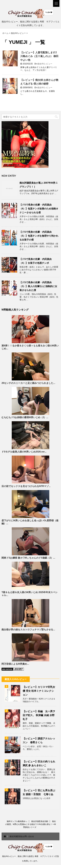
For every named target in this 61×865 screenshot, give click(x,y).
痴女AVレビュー (44, 64)
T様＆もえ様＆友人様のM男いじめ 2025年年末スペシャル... (30, 593)
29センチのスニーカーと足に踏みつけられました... (28, 383)
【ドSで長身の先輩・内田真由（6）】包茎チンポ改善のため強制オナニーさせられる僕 (39, 208)
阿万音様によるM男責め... (15, 664)
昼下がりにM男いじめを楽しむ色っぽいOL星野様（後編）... (30, 522)
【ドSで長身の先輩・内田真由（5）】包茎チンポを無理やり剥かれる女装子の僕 (39, 236)
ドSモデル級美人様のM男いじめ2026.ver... (24, 451)
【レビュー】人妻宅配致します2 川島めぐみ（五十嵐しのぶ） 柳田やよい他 (39, 56)
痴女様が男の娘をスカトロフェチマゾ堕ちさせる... (28, 629)
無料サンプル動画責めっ (17, 821)
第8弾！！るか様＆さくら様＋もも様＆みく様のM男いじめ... (30, 347)
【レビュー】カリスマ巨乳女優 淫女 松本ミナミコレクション (39, 691)
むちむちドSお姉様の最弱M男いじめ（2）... (25, 417)
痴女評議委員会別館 (39, 821)
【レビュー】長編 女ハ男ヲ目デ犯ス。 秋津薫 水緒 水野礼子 (39, 715)
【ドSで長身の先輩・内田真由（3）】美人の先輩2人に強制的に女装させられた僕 (38, 286)
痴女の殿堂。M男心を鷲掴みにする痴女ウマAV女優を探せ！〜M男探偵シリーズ (30, 824)
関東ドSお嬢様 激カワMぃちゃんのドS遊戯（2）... (28, 558)
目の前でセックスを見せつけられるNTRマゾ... (26, 486)
